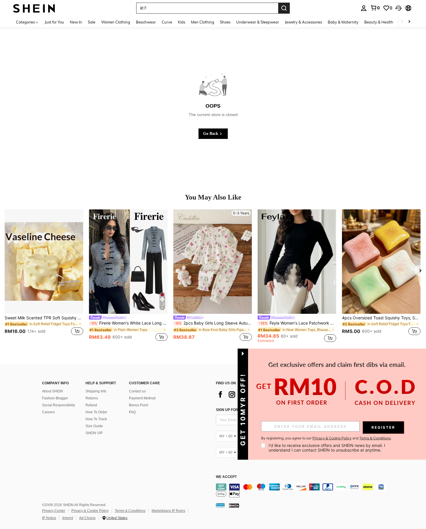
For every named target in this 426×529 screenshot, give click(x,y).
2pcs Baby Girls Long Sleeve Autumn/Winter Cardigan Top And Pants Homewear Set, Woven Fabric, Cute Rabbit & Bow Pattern (213, 323)
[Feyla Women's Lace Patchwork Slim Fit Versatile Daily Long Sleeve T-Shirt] (297, 261)
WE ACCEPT (226, 477)
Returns (91, 398)
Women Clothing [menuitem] (115, 22)
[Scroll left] (402, 22)
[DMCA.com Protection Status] (234, 505)
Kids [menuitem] (181, 22)
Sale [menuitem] (91, 22)
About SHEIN (52, 391)
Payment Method (142, 398)
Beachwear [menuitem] (146, 22)
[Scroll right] (409, 22)
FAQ (132, 412)
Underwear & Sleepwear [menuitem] (257, 22)
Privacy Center (53, 511)
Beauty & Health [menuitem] (378, 22)
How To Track (96, 419)
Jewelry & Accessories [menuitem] (303, 22)
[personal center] (363, 8)
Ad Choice (87, 518)
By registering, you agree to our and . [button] (326, 438)
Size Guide (94, 426)
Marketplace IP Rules (168, 511)
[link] (375, 7)
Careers (48, 412)
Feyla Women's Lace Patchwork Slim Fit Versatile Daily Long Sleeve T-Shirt (297, 323)
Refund (91, 405)
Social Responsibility (58, 405)
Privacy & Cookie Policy (90, 511)
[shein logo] (34, 8)
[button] (398, 8)
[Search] (284, 8)
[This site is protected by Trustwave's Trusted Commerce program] (220, 505)
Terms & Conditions (130, 511)
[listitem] (44, 275)
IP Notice (49, 518)
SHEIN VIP (94, 433)
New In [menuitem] (76, 22)
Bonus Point (138, 405)
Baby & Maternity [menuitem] (343, 22)
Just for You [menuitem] (54, 22)
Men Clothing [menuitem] (202, 22)
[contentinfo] (303, 490)
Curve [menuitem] (167, 22)
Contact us (137, 391)
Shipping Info (95, 391)
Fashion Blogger (55, 398)
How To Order (96, 412)
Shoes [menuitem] (225, 22)
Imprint (67, 518)
